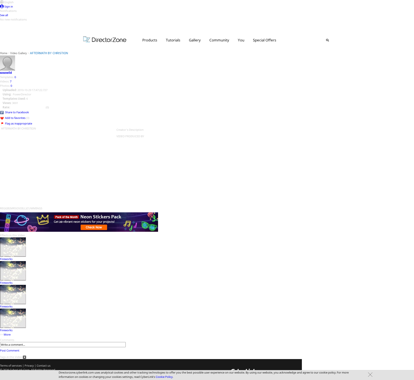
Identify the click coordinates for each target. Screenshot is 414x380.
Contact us (43, 365)
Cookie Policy (164, 377)
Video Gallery (18, 53)
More (7, 334)
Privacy (29, 365)
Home (3, 53)
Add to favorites (15, 118)
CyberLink (16, 370)
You (241, 40)
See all (4, 15)
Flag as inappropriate (18, 123)
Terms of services (11, 365)
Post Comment (9, 350)
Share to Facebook (17, 112)
